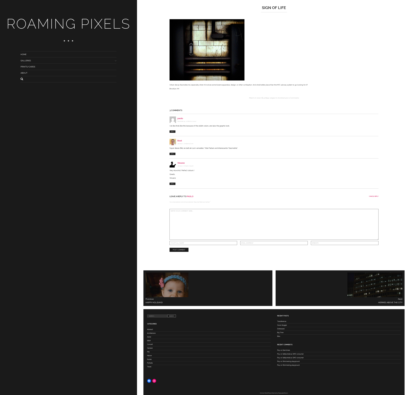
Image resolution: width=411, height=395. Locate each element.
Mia (148, 352)
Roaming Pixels (68, 24)
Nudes (149, 359)
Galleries (26, 60)
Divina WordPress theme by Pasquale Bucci (274, 393)
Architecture (283, 98)
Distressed (280, 329)
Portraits (150, 363)
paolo (180, 118)
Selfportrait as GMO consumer (293, 354)
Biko (278, 336)
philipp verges (269, 98)
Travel (149, 367)
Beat (179, 141)
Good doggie (282, 325)
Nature (149, 355)
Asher (149, 337)
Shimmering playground (291, 361)
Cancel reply (373, 196)
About (24, 73)
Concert (150, 344)
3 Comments (294, 98)
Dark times (286, 350)
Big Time (280, 332)
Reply (172, 131)
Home (23, 54)
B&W (149, 341)
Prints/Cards (28, 67)
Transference (281, 321)
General (150, 348)
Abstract (150, 329)
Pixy (278, 350)
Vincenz (181, 163)
